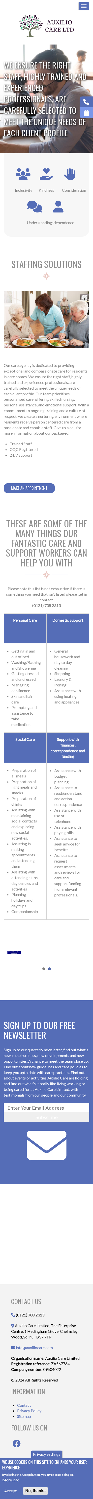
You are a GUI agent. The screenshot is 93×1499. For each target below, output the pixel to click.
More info (10, 1479)
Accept (10, 1490)
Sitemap (24, 1416)
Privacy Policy (29, 1410)
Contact (24, 1405)
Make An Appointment (29, 488)
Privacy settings (46, 1454)
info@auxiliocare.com (34, 1347)
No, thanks (35, 1491)
